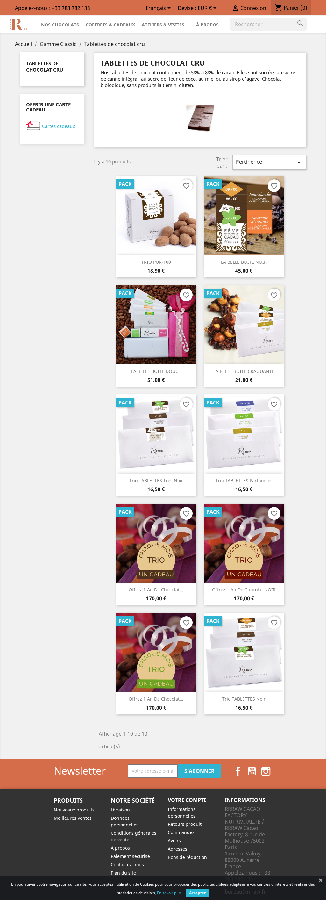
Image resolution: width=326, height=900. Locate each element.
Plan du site (123, 873)
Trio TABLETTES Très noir (156, 480)
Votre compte (187, 800)
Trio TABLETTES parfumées (244, 480)
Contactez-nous (127, 864)
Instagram (265, 771)
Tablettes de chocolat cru (44, 66)
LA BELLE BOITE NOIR (244, 262)
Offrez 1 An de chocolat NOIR (244, 590)
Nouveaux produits (74, 810)
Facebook (237, 771)
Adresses (177, 849)
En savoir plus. (169, 893)
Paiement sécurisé (130, 856)
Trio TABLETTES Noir (244, 699)
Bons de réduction (187, 857)
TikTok (279, 771)
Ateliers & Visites (163, 25)
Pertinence (269, 162)
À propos (207, 25)
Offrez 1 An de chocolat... (156, 590)
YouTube (251, 771)
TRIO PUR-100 (156, 262)
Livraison (120, 810)
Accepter (197, 893)
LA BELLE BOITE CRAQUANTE (243, 371)
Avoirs (174, 841)
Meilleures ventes (73, 818)
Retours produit (185, 824)
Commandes (181, 832)
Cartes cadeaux (58, 126)
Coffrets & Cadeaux (110, 25)
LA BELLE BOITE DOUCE (156, 371)
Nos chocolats (60, 25)
